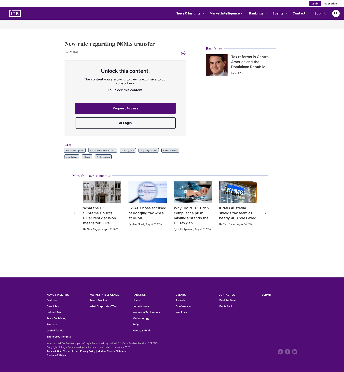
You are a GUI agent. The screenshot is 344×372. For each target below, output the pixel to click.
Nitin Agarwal (185, 229)
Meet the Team (227, 300)
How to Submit (142, 330)
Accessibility (54, 351)
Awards (180, 300)
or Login (125, 123)
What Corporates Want (104, 306)
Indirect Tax (54, 312)
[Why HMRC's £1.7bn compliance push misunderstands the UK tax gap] (193, 192)
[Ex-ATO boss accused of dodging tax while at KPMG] (147, 192)
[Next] (265, 213)
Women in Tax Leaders (146, 312)
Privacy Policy (87, 351)
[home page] (23, 13)
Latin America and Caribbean (102, 150)
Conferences (184, 306)
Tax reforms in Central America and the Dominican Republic (250, 62)
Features (52, 300)
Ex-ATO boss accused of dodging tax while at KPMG (147, 213)
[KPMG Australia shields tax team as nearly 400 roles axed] (238, 192)
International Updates (75, 150)
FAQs (136, 324)
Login (315, 3)
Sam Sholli (138, 224)
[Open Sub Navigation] (203, 13)
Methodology (141, 318)
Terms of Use (70, 351)
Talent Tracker (98, 300)
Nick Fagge (94, 229)
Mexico (87, 156)
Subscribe (330, 3)
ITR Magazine (128, 150)
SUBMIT (266, 294)
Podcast (52, 324)
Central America (170, 150)
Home (136, 300)
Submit (320, 13)
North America (103, 156)
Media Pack (226, 306)
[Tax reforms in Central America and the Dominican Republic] (217, 65)
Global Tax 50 (55, 330)
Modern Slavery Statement (112, 351)
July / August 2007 (148, 150)
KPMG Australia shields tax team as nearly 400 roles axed (238, 213)
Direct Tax (53, 306)
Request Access (125, 108)
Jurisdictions (71, 156)
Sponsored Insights (59, 336)
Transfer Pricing (56, 318)
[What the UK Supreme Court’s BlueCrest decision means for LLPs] (102, 192)
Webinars (181, 312)
